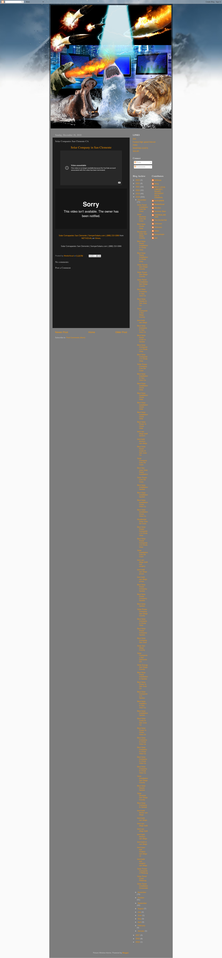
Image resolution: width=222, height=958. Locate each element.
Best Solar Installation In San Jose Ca (142, 377)
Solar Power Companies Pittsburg (142, 871)
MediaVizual (159, 204)
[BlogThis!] (92, 256)
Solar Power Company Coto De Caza (142, 367)
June (140, 915)
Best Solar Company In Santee (142, 805)
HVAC (135, 145)
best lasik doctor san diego (142, 813)
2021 (138, 187)
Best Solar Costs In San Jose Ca (142, 722)
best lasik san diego (142, 321)
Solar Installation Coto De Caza (142, 553)
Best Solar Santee (141, 605)
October (141, 898)
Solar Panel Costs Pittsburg (142, 878)
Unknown (158, 224)
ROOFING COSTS (140, 148)
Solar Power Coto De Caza (142, 480)
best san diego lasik (142, 825)
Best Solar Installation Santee (142, 487)
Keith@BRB (159, 201)
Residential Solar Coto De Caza (142, 521)
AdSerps (157, 180)
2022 (138, 183)
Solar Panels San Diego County (142, 267)
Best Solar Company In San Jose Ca (142, 292)
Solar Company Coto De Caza (142, 461)
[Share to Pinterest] (99, 256)
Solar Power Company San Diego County (142, 612)
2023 (138, 180)
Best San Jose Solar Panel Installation (142, 471)
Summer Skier (160, 211)
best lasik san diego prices (142, 572)
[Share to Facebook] (97, 256)
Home (91, 332)
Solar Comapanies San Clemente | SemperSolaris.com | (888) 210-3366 (89, 236)
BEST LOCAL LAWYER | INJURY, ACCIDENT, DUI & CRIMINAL (159, 192)
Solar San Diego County (141, 648)
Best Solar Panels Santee (141, 788)
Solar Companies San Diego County (142, 313)
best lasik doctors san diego (142, 441)
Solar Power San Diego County (142, 274)
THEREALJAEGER (160, 216)
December (142, 200)
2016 (138, 939)
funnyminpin (159, 234)
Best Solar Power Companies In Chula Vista (142, 531)
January (141, 931)
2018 (138, 197)
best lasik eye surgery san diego (142, 862)
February (141, 926)
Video (156, 231)
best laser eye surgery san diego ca (142, 852)
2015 (138, 942)
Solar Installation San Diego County (142, 779)
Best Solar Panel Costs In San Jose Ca (142, 451)
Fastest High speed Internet (144, 142)
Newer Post (61, 332)
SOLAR (136, 151)
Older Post (121, 332)
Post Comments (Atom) (75, 338)
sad (155, 238)
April (140, 922)
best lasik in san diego (142, 843)
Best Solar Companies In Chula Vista (142, 348)
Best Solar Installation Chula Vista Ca (142, 503)
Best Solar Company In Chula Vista (142, 622)
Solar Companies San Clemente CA (142, 657)
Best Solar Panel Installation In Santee (142, 676)
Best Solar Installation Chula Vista (142, 387)
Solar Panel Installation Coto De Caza (142, 208)
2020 (138, 190)
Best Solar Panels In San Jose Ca (142, 302)
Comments (140, 167)
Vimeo (97, 238)
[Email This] (90, 256)
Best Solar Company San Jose (142, 640)
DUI (134, 139)
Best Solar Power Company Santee (142, 588)
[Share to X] (95, 256)
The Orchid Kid (160, 220)
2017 (138, 935)
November (142, 892)
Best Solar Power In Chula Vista (141, 425)
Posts (138, 162)
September (142, 903)
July (139, 912)
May (140, 919)
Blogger (125, 953)
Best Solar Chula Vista (141, 226)
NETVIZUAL (86, 238)
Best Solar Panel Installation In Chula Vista (142, 245)
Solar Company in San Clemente (91, 147)
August (141, 909)
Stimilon (157, 208)
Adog (156, 184)
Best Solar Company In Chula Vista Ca (142, 741)
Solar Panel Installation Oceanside (142, 886)
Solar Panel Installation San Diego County (142, 283)
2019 (138, 194)
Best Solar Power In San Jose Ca (142, 685)
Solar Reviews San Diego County (142, 796)
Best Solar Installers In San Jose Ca (141, 704)
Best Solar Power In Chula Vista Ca (141, 731)
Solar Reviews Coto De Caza (141, 218)
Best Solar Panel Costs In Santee (141, 338)
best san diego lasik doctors (142, 434)
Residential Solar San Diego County (142, 235)
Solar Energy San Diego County (142, 667)
